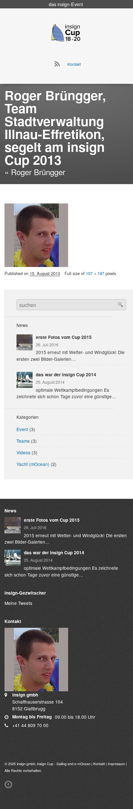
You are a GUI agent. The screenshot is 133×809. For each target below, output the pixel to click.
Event (22, 429)
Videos (23, 452)
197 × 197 (95, 273)
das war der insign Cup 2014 (66, 374)
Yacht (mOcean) (32, 464)
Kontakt (74, 64)
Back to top (10, 784)
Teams (23, 441)
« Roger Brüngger (35, 171)
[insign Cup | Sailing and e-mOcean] (65, 32)
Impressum (116, 763)
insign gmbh (26, 763)
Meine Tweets (18, 603)
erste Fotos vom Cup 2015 (64, 337)
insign (63, 4)
